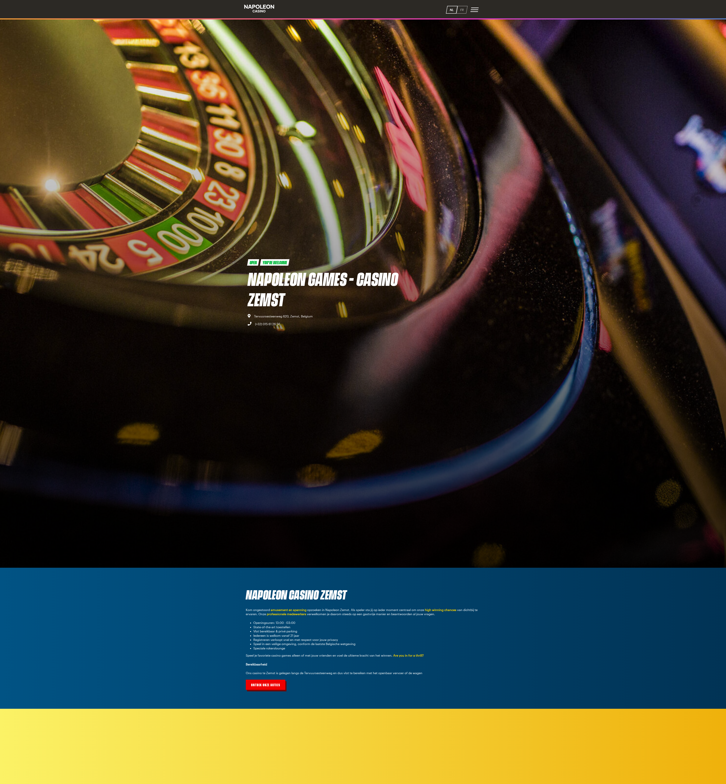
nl (451, 10)
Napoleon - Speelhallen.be (259, 8)
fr (462, 10)
